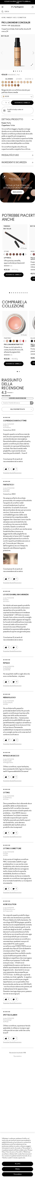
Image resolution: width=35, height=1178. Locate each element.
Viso (14, 17)
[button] (10, 558)
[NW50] (18, 85)
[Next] (25, 254)
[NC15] (15, 82)
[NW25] (6, 82)
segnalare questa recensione (12, 472)
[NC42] (3, 85)
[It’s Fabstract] (17, 341)
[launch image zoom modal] (31, 64)
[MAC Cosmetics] (17, 7)
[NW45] (12, 82)
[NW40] (12, 85)
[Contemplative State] (13, 341)
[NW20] (21, 82)
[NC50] (15, 85)
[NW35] (6, 85)
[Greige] (17, 254)
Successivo (18, 1056)
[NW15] (24, 82)
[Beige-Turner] (13, 254)
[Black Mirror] (10, 341)
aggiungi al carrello (22, 102)
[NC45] (9, 85)
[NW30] (9, 82)
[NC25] (27, 82)
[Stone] (7, 254)
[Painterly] (7, 341)
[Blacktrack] (32, 341)
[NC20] (18, 82)
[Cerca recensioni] (31, 403)
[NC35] (31, 82)
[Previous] (4, 254)
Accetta (17, 1163)
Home (3, 17)
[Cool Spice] (10, 254)
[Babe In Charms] (23, 341)
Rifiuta (17, 1169)
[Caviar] (23, 254)
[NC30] (3, 82)
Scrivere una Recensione (17, 398)
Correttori (22, 17)
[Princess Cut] (20, 341)
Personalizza (17, 1174)
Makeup (9, 17)
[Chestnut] (20, 254)
